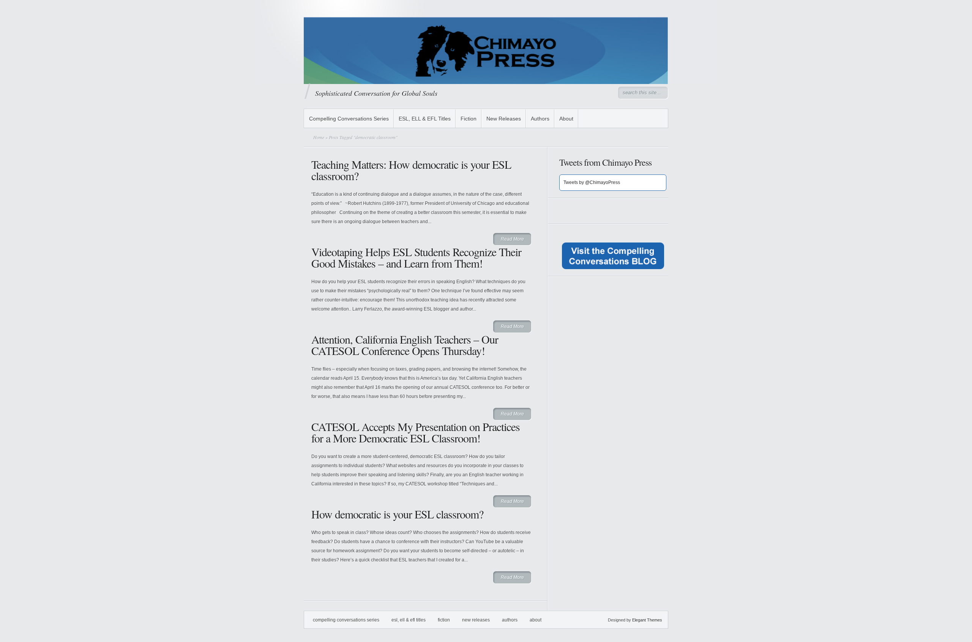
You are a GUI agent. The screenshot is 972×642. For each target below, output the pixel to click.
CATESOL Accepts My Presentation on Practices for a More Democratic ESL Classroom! (415, 432)
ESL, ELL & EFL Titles (425, 119)
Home (318, 137)
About (566, 119)
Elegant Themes (647, 620)
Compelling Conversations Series (349, 119)
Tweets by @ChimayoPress (591, 182)
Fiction (469, 119)
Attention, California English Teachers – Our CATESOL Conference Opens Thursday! (404, 344)
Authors (540, 119)
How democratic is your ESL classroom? (397, 514)
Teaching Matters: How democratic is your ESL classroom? (411, 170)
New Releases (503, 119)
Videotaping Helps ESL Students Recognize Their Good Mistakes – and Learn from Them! (416, 257)
